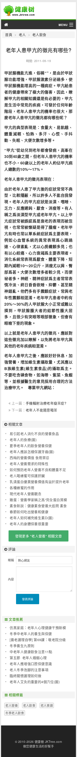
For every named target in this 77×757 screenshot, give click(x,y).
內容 (11, 579)
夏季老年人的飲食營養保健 (31, 445)
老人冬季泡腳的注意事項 (29, 669)
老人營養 (11, 705)
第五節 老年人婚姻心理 (28, 657)
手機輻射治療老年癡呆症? (46, 403)
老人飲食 (39, 34)
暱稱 (11, 560)
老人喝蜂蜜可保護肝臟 (27, 475)
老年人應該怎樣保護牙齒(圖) (32, 451)
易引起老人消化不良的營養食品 (34, 433)
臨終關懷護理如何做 (25, 675)
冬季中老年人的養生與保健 (31, 633)
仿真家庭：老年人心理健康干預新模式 (35, 627)
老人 (22, 34)
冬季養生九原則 (22, 645)
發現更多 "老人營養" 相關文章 (38, 536)
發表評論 (27, 599)
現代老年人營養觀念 (25, 493)
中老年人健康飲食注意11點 (31, 651)
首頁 (8, 34)
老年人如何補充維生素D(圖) (31, 517)
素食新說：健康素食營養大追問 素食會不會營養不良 (36, 505)
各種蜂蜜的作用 (22, 487)
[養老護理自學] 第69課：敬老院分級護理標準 (35, 639)
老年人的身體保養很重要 (29, 523)
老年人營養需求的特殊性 (29, 463)
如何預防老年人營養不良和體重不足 (38, 469)
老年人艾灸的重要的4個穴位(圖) (35, 681)
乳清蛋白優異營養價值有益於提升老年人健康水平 (37, 481)
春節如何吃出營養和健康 (29, 511)
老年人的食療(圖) (23, 439)
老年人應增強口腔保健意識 (31, 663)
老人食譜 (47, 705)
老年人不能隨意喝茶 (41, 410)
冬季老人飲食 (14, 713)
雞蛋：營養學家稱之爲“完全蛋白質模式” (36, 499)
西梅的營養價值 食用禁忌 (29, 457)
